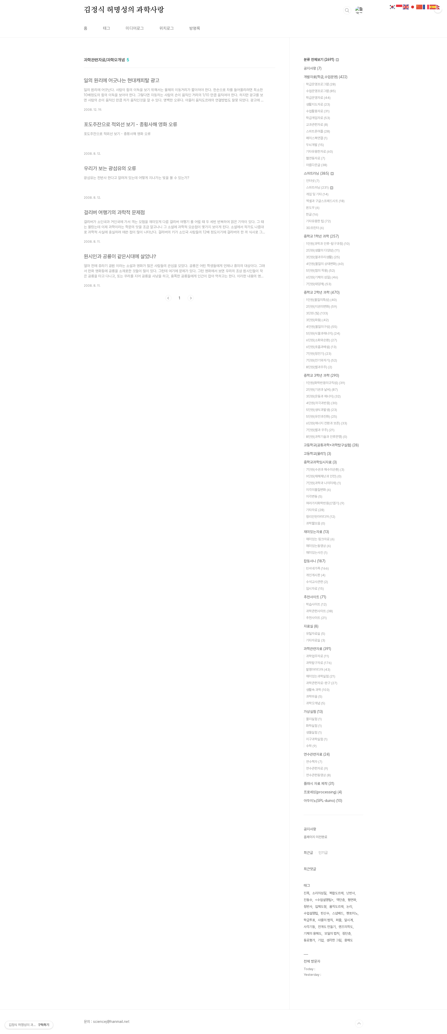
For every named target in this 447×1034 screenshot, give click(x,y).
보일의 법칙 (331, 933)
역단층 (340, 900)
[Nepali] (439, 6)
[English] (406, 6)
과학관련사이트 (319, 611)
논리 (349, 907)
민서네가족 (317, 568)
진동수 (308, 900)
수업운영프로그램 (321, 91)
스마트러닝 (316, 173)
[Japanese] (412, 6)
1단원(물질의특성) (321, 300)
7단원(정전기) (318, 354)
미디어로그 (135, 28)
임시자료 (315, 588)
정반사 (308, 907)
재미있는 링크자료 (320, 539)
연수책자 (314, 762)
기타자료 (315, 510)
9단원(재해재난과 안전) (323, 476)
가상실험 (313, 712)
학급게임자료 (318, 118)
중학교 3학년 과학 (321, 375)
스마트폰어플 (318, 131)
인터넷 (312, 181)
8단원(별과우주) (319, 367)
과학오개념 (315, 703)
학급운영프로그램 (321, 84)
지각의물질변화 (318, 490)
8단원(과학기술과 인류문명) (326, 437)
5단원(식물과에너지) (323, 333)
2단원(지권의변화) (321, 306)
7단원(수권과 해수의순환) (325, 469)
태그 (106, 28)
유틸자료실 (315, 634)
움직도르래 (336, 907)
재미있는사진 (316, 553)
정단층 (346, 933)
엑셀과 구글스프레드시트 (325, 201)
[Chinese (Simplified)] (419, 6)
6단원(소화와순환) (321, 340)
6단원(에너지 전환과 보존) (326, 423)
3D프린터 (315, 228)
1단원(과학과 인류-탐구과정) (328, 244)
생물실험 (314, 732)
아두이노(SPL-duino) (323, 801)
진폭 (306, 893)
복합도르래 (336, 893)
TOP (359, 1024)
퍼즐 (338, 920)
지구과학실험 (316, 739)
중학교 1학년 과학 (321, 236)
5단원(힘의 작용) (320, 270)
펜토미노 (352, 913)
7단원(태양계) (318, 284)
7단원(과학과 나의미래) (323, 483)
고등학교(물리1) (317, 454)
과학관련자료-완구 (321, 683)
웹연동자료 (315, 158)
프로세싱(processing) (323, 792)
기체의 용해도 (313, 933)
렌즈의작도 (346, 927)
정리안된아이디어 (320, 517)
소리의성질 (319, 893)
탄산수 (325, 913)
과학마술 (314, 696)
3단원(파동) (317, 320)
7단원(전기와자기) (321, 360)
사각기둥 (309, 927)
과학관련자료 (317, 649)
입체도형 (320, 907)
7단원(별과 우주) (320, 430)
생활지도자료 (318, 104)
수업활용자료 (318, 111)
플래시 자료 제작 (319, 783)
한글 (312, 214)
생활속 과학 (318, 690)
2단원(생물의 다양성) (323, 250)
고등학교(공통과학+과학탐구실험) (331, 445)
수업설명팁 (311, 913)
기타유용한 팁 (318, 221)
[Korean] (392, 6)
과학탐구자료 (319, 663)
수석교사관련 (317, 582)
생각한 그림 (333, 940)
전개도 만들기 (327, 927)
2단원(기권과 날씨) (322, 390)
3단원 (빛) (317, 313)
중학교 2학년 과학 (322, 292)
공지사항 (313, 68)
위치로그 (166, 28)
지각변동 (314, 496)
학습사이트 (316, 604)
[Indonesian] (399, 6)
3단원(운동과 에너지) (323, 396)
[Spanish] (433, 6)
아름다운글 (316, 165)
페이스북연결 (316, 138)
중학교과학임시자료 (320, 462)
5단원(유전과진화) (321, 416)
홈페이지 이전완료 (315, 837)
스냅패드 (338, 913)
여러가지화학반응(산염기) (325, 503)
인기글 (323, 853)
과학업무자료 (317, 656)
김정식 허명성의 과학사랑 (124, 10)
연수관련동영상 (318, 775)
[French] (426, 6)
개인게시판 (315, 575)
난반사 (350, 893)
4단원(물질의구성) (321, 327)
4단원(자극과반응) (321, 403)
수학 (311, 746)
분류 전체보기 (319, 59)
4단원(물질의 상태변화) (325, 264)
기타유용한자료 (319, 151)
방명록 (194, 28)
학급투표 (309, 920)
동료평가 (309, 940)
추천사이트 (315, 597)
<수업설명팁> (324, 900)
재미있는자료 (316, 532)
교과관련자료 (317, 125)
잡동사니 (314, 561)
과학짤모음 (315, 523)
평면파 (352, 900)
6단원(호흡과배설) (321, 347)
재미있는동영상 (318, 546)
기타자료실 (315, 640)
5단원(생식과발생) (321, 410)
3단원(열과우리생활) (323, 257)
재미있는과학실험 (320, 676)
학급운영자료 (318, 98)
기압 (321, 940)
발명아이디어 (318, 669)
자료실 (311, 626)
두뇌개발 (315, 145)
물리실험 (314, 719)
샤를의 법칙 (325, 920)
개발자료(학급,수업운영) (325, 77)
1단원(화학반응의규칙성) (325, 383)
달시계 (348, 920)
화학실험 (314, 726)
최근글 (308, 853)
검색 (347, 10)
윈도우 (312, 208)
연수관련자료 (317, 754)
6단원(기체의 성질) (322, 277)
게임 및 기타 (317, 194)
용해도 (348, 940)
